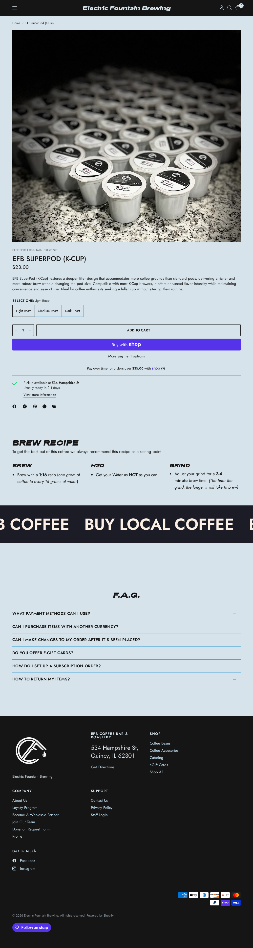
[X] (26, 406)
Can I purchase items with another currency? (65, 626)
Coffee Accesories (164, 750)
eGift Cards (159, 765)
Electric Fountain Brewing (127, 8)
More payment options (126, 356)
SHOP (155, 733)
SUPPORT (99, 791)
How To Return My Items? (41, 679)
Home (16, 23)
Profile (17, 836)
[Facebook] (15, 406)
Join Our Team (23, 822)
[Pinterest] (36, 406)
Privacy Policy (101, 807)
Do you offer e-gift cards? (42, 653)
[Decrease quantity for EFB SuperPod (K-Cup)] (16, 330)
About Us (19, 800)
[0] (237, 8)
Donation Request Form (31, 829)
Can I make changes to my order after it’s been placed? (76, 640)
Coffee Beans (160, 743)
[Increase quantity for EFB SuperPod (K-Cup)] (30, 330)
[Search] (230, 8)
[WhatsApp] (45, 406)
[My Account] (222, 8)
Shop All (156, 772)
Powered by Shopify (100, 915)
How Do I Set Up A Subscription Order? (56, 666)
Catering (156, 757)
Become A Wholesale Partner (35, 815)
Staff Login (99, 815)
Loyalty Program (25, 807)
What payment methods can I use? (51, 613)
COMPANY (22, 791)
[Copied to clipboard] (55, 406)
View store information (39, 395)
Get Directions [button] (102, 767)
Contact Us (99, 800)
